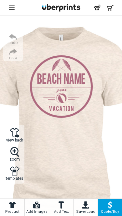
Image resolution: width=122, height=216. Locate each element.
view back (14, 140)
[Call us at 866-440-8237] (97, 8)
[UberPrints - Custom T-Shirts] (61, 8)
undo (13, 42)
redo (13, 57)
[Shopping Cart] (110, 8)
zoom (14, 159)
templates (14, 178)
